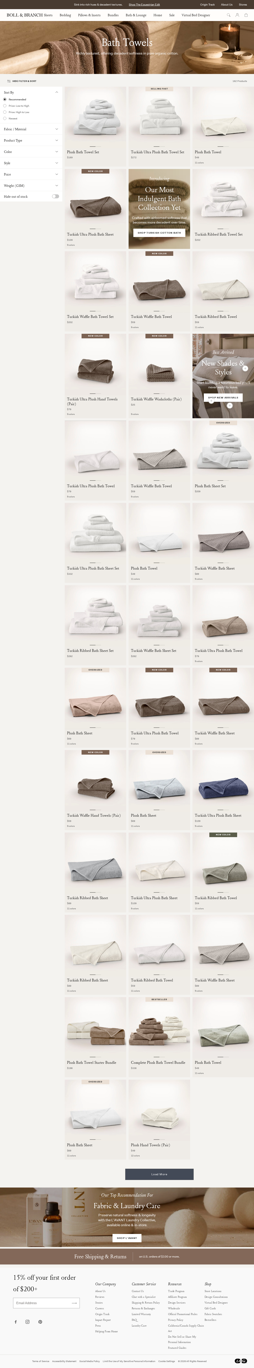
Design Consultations (216, 1297)
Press (98, 1325)
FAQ (134, 1320)
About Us (227, 4)
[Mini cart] (246, 15)
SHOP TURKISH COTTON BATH (159, 232)
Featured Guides (177, 1348)
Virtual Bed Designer (196, 15)
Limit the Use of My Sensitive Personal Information (129, 1361)
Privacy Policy (175, 1320)
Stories (99, 1302)
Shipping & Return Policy (146, 1302)
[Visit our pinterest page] (40, 1322)
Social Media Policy (89, 1361)
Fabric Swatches (213, 1314)
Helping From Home (106, 1331)
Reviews (99, 1297)
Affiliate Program (177, 1297)
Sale (172, 15)
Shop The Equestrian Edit (144, 4)
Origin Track (207, 4)
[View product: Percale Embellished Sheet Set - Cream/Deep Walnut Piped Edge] (230, 405)
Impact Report (103, 1320)
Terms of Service (40, 1361)
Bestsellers (210, 1320)
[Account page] (237, 15)
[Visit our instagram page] (27, 1322)
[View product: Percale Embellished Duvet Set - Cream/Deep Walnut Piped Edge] (245, 368)
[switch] (55, 196)
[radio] (31, 99)
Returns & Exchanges (143, 1308)
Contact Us (138, 1291)
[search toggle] (228, 15)
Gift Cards (210, 1308)
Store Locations (213, 1291)
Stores (243, 4)
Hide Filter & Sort (25, 81)
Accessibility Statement (64, 1361)
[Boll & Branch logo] (27, 15)
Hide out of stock (16, 196)
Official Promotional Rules (182, 1314)
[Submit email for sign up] (74, 1303)
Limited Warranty (141, 1314)
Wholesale (174, 1308)
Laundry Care (139, 1325)
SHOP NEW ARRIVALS (223, 397)
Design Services (177, 1302)
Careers (99, 1308)
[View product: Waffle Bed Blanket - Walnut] (211, 401)
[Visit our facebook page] (15, 1322)
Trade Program (176, 1291)
